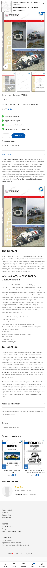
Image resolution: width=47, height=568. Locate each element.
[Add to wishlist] (20, 443)
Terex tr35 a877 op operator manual (17, 159)
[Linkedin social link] (18, 145)
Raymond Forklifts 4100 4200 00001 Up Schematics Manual (26, 7)
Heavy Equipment (14, 95)
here (3, 271)
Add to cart (18, 136)
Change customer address (11, 529)
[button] (4, 466)
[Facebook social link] (7, 145)
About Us (5, 512)
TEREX (24, 95)
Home (4, 95)
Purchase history (7, 526)
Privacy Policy (6, 517)
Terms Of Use (6, 515)
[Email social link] (13, 145)
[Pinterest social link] (15, 145)
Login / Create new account (11, 531)
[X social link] (10, 145)
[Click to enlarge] (5, 66)
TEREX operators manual (22, 307)
